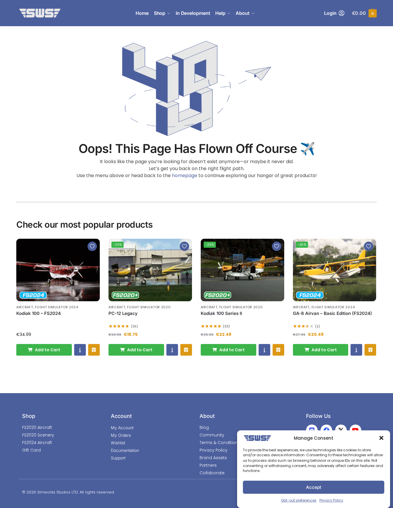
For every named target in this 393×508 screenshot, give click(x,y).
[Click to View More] (58, 270)
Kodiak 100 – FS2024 (38, 313)
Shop (28, 416)
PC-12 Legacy (123, 313)
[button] (381, 438)
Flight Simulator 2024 (56, 307)
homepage (184, 175)
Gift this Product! (94, 350)
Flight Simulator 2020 (149, 307)
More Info (80, 350)
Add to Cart (47, 350)
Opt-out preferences (298, 500)
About (207, 416)
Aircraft (24, 307)
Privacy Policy (331, 500)
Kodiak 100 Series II (221, 313)
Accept (313, 487)
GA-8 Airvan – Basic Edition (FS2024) (332, 313)
